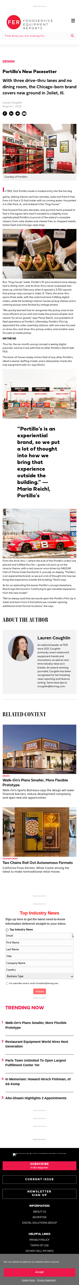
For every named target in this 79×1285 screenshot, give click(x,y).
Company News (10, 859)
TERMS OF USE (39, 1245)
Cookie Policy (28, 1280)
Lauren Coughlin (12, 102)
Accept (39, 1272)
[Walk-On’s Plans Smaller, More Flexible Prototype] (39, 749)
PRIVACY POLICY (39, 1240)
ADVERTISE (40, 1217)
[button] (39, 1165)
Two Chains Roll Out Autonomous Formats (38, 863)
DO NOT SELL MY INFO (39, 1251)
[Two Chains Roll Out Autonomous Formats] (39, 832)
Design (9, 61)
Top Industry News (21, 929)
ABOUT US (39, 1211)
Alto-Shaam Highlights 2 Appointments (36, 1098)
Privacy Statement (46, 1280)
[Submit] (72, 36)
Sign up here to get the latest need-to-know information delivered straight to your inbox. (35, 921)
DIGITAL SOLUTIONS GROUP (39, 1223)
